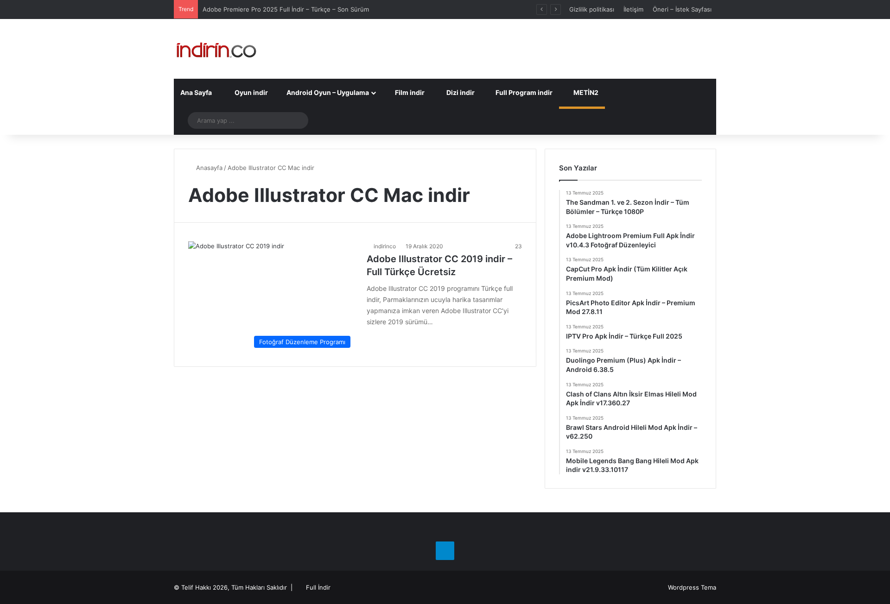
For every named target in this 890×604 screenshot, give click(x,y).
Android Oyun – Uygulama (327, 92)
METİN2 (585, 92)
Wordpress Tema (692, 587)
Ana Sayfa (196, 92)
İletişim (633, 9)
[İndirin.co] (216, 49)
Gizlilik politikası (591, 9)
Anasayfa (208, 167)
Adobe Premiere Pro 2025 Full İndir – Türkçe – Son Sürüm (286, 9)
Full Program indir (523, 92)
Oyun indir (250, 92)
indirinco (385, 246)
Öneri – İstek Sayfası (682, 9)
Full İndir (318, 587)
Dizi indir (460, 92)
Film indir (409, 92)
